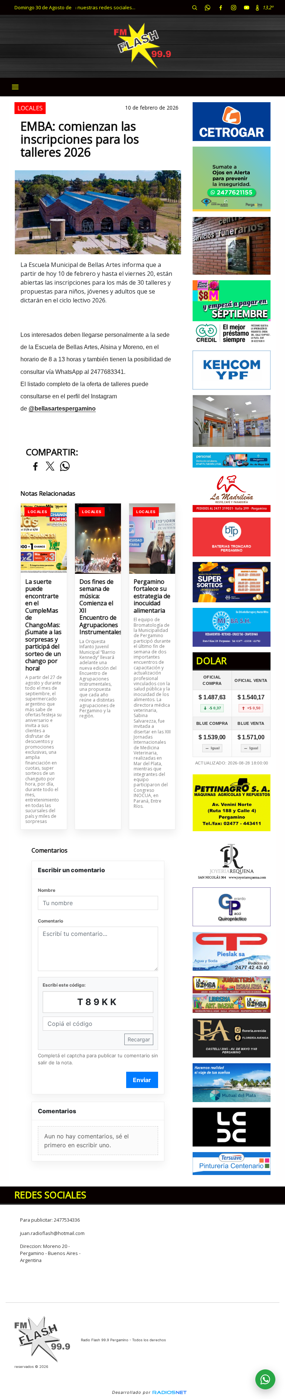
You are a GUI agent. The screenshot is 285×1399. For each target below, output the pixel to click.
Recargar (139, 1039)
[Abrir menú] (15, 87)
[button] (194, 7)
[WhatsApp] (207, 7)
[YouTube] (246, 7)
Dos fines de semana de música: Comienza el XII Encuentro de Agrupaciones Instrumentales (98, 607)
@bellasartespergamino (62, 408)
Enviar (142, 1080)
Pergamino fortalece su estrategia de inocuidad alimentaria (152, 596)
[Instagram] (233, 7)
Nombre (46, 890)
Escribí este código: (64, 985)
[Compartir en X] (50, 467)
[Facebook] (220, 7)
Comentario (50, 921)
